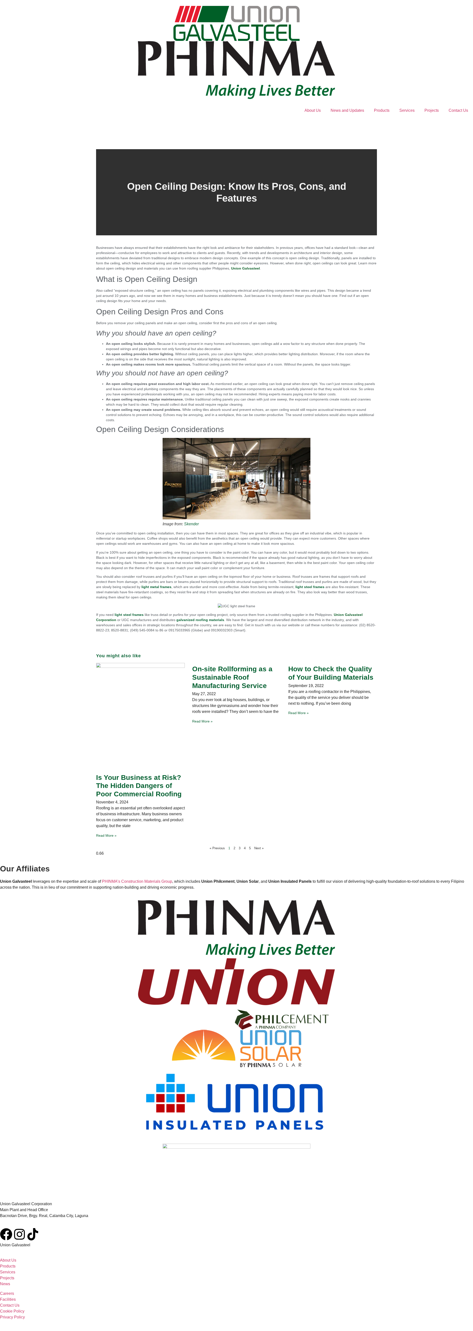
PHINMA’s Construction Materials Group (137, 881)
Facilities (8, 1299)
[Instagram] (19, 1234)
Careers (7, 1293)
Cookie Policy (12, 1311)
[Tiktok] (33, 1234)
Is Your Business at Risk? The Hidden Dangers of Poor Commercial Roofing (139, 786)
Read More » (106, 835)
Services (407, 110)
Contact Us (458, 110)
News (5, 1284)
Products (381, 110)
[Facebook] (6, 1234)
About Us (312, 110)
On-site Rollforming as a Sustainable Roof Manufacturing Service (232, 677)
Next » (259, 848)
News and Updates (347, 110)
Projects (431, 110)
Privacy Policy (12, 1317)
